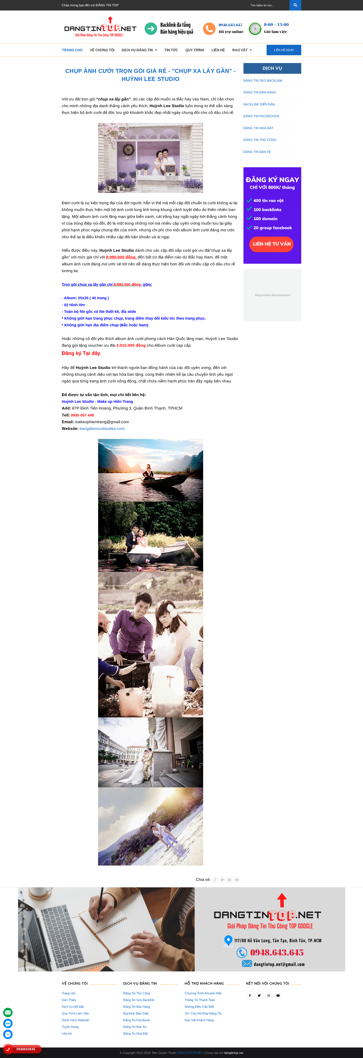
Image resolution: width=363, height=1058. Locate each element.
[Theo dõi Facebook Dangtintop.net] (250, 995)
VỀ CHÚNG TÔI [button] (75, 983)
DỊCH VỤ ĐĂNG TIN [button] (140, 983)
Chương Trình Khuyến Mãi (203, 993)
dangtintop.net (233, 1052)
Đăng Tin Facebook (136, 1020)
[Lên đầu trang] (353, 1048)
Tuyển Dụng (70, 1027)
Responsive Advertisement (272, 295)
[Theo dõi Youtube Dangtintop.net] (278, 995)
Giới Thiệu (69, 1000)
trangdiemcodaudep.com (102, 428)
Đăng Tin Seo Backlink (138, 1000)
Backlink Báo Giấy (136, 1013)
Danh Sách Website (75, 1020)
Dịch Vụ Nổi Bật (73, 1006)
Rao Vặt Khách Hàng (199, 1020)
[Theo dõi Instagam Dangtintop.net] (268, 995)
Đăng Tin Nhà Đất (135, 1033)
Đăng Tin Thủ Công (136, 993)
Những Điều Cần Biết (199, 1006)
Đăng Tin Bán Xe (134, 1027)
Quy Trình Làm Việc (75, 1013)
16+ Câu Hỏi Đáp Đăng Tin (203, 1013)
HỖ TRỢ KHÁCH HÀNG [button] (204, 983)
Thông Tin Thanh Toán (200, 1000)
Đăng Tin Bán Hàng (136, 1006)
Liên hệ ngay (284, 50)
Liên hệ (67, 1033)
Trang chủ (68, 993)
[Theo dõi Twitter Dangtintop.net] (259, 995)
